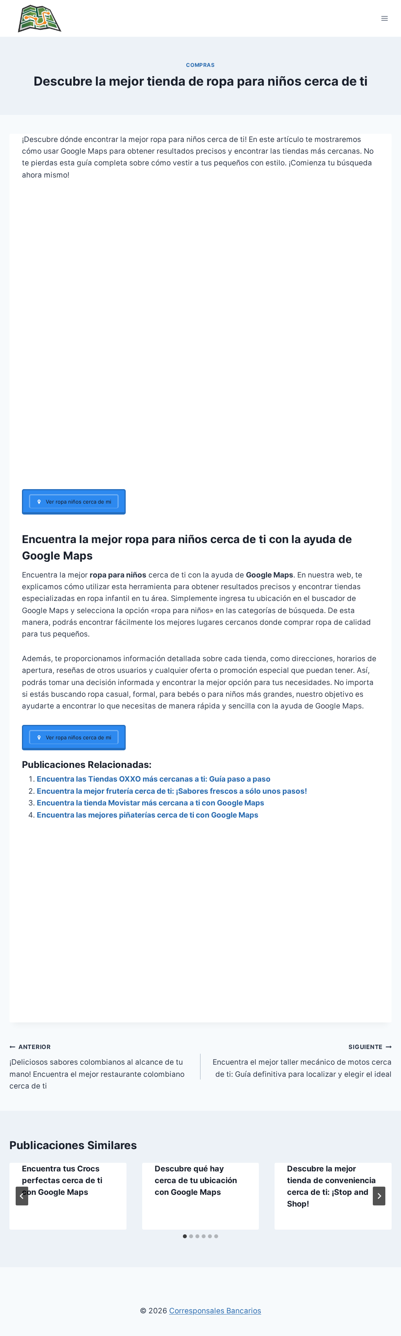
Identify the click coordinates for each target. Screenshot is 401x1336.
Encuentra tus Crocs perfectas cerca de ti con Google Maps (62, 1180)
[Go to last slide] (22, 1196)
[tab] (185, 1236)
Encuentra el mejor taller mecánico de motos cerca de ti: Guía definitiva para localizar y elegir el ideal (302, 1060)
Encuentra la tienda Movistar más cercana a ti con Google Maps (150, 802)
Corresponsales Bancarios (215, 1310)
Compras (200, 65)
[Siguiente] (379, 1196)
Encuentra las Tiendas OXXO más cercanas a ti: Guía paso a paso (154, 779)
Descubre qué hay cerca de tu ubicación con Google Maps (196, 1180)
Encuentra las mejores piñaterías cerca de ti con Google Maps (147, 815)
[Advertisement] (200, 431)
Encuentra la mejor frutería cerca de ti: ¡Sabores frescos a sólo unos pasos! (172, 791)
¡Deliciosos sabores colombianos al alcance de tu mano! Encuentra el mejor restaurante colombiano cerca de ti (96, 1066)
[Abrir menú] (384, 18)
